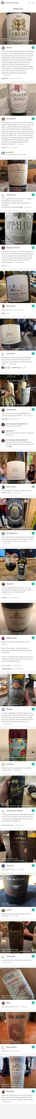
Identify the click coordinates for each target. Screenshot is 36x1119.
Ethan (14, 367)
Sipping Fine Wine (12, 248)
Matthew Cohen (11, 638)
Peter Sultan (10, 119)
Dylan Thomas (11, 487)
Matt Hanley (10, 1091)
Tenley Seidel (10, 956)
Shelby (8, 1003)
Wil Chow (9, 709)
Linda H (8, 910)
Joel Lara (9, 47)
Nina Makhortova (11, 533)
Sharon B (9, 584)
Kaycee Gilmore (11, 1047)
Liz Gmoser (10, 764)
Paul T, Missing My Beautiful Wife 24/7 (17, 424)
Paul (3, 265)
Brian (3, 419)
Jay (2, 147)
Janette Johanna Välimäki (14, 811)
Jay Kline (8, 152)
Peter (18, 367)
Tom (5, 147)
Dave (6, 78)
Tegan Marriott (11, 410)
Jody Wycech (10, 354)
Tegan (3, 78)
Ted (3, 597)
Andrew (9, 669)
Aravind (4, 669)
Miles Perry (10, 866)
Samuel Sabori (11, 306)
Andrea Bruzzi (10, 195)
